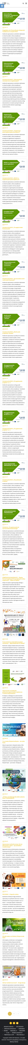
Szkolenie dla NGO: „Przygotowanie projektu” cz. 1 (12, 429)
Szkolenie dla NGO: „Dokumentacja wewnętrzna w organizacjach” (12, 80)
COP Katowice (19, 1026)
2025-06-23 (5, 933)
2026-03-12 (5, 524)
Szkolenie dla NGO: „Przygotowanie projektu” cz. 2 (12, 381)
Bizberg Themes (14, 1041)
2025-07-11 (5, 891)
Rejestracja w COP (9, 1034)
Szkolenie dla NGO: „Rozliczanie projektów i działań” (11, 332)
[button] (2, 6)
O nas (7, 1032)
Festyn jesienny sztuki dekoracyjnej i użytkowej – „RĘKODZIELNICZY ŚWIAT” (13, 642)
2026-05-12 (5, 378)
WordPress (16, 1039)
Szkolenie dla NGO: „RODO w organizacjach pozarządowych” (11, 178)
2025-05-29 (5, 980)
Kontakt (6, 1030)
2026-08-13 (5, 27)
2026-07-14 (5, 175)
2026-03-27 (5, 477)
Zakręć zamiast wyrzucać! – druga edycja (13, 982)
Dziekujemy (22, 1028)
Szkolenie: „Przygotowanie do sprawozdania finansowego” (10, 527)
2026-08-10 (5, 128)
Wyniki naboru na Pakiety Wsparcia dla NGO (13, 936)
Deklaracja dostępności (10, 1028)
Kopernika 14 (13, 1030)
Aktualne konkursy (8, 1026)
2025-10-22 (5, 574)
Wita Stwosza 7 (20, 1034)
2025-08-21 (5, 794)
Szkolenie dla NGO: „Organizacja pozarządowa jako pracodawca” (11, 131)
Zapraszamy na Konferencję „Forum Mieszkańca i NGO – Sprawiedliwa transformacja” (12, 845)
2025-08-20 (5, 841)
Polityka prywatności (17, 1032)
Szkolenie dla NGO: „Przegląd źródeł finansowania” (12, 228)
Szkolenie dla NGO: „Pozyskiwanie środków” (12, 480)
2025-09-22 (5, 687)
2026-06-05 (5, 329)
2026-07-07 (5, 224)
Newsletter (22, 1030)
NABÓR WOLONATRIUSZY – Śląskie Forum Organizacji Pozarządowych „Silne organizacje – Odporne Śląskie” (13, 579)
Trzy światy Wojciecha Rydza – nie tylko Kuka (13, 741)
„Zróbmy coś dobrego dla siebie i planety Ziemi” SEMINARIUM (13, 797)
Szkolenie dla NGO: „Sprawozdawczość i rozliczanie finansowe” (13, 279)
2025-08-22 (5, 738)
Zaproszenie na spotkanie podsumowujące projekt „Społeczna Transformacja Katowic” (12, 692)
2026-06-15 (5, 275)
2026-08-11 (5, 76)
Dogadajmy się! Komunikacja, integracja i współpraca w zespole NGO (13, 30)
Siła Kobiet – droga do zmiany (10, 894)
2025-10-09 (5, 639)
